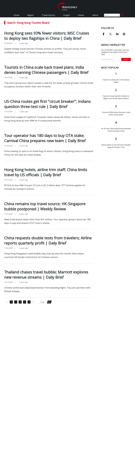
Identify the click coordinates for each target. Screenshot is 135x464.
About (95, 15)
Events (81, 15)
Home (16, 15)
